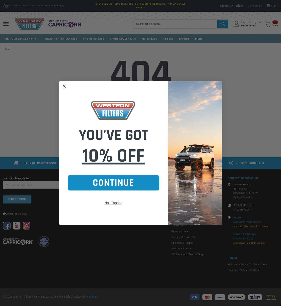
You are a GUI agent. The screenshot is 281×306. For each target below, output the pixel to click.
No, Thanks (113, 203)
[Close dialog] (64, 86)
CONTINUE (113, 183)
